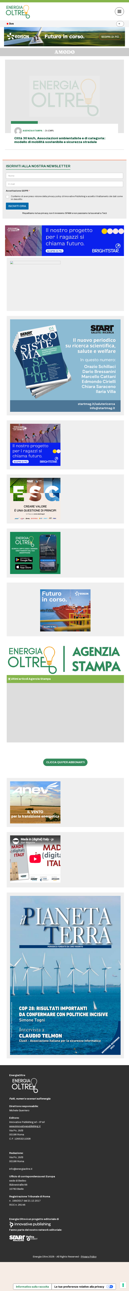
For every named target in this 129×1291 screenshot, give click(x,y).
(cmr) (51, 131)
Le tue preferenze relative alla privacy (79, 1286)
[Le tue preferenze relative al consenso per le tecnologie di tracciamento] (123, 1285)
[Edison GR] (64, 45)
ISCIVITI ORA (17, 206)
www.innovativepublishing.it (25, 1126)
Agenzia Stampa (32, 131)
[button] (119, 11)
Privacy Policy (88, 1256)
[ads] (64, 255)
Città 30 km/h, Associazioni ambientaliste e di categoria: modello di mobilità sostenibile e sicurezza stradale (59, 140)
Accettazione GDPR (18, 191)
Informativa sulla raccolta (32, 1286)
